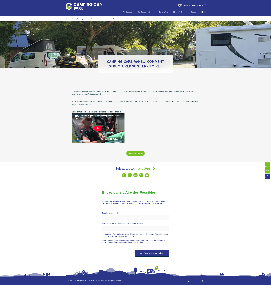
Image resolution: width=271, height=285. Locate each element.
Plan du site (179, 281)
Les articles (72, 19)
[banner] (83, 7)
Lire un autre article (135, 153)
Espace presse (192, 281)
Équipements (145, 12)
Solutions (129, 12)
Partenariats (163, 12)
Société (179, 12)
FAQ (201, 281)
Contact (193, 12)
